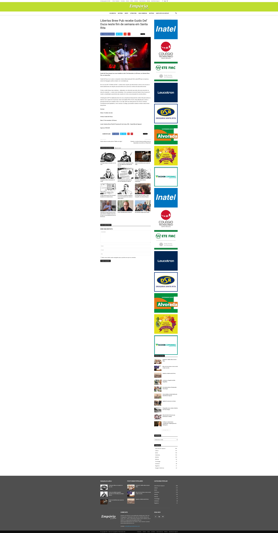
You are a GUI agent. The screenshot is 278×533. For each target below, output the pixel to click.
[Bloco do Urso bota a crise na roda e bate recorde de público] (157, 368)
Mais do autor (118, 148)
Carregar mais (165, 430)
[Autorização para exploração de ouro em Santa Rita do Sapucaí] (125, 173)
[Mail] (167, 1)
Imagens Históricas (159, 468)
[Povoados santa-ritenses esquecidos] (143, 173)
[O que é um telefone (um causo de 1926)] (143, 156)
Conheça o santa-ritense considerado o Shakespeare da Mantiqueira (169, 423)
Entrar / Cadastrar (116, 1)
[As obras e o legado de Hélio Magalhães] (157, 382)
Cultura (136, 178)
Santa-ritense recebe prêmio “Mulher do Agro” (111, 141)
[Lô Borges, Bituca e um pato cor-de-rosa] (108, 156)
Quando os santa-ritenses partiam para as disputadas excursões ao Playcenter (141, 142)
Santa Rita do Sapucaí (155, 1)
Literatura (136, 1)
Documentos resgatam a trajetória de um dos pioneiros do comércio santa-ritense (125, 197)
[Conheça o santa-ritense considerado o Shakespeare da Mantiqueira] (157, 423)
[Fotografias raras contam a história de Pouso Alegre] (157, 409)
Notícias (148, 1)
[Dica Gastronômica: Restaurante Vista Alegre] (157, 389)
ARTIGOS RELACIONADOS (107, 148)
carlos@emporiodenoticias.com (132, 526)
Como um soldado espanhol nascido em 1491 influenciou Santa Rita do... (116, 494)
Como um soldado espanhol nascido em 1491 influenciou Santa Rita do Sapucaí (125, 164)
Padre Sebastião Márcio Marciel (125, 212)
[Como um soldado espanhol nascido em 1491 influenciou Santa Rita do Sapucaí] (125, 156)
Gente (131, 1)
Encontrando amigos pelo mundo (142, 212)
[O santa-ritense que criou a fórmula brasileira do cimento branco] (108, 188)
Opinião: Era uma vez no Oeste (169, 401)
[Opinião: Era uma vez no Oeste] (157, 403)
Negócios (157, 465)
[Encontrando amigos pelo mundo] (143, 205)
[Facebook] (163, 1)
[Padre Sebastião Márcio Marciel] (125, 205)
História (127, 1)
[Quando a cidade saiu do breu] (157, 375)
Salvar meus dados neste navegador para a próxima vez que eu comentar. (119, 257)
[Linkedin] (165, 1)
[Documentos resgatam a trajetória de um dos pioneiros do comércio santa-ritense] (125, 188)
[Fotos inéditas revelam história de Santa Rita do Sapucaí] (157, 396)
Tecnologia (157, 461)
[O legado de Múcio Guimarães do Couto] (108, 173)
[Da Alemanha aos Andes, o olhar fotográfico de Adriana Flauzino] (143, 188)
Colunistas (123, 1)
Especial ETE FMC (121, 161)
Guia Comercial (142, 1)
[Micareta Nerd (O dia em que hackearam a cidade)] (157, 416)
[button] (176, 13)
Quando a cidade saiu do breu (169, 373)
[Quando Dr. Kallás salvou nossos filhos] (157, 361)
